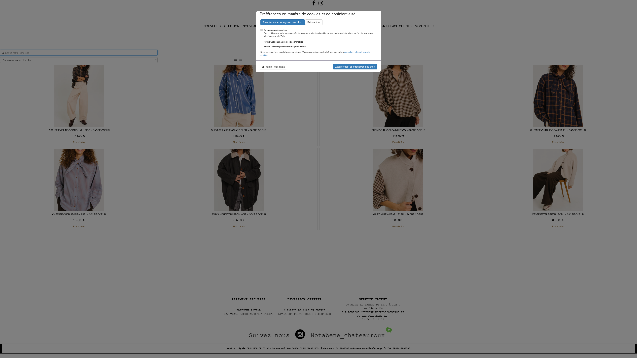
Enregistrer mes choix (273, 66)
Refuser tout (313, 22)
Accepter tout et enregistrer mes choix (283, 22)
